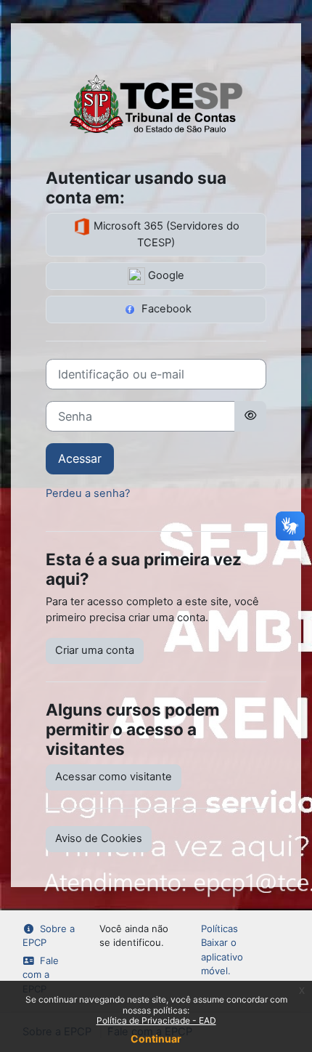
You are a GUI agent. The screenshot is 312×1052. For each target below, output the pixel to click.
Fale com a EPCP (40, 975)
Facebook (165, 308)
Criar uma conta (94, 650)
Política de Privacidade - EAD (156, 1020)
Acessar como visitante (113, 776)
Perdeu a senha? (88, 493)
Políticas (219, 928)
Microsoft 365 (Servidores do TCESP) (165, 234)
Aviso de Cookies (98, 838)
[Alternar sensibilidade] (250, 416)
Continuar (156, 1038)
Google (164, 275)
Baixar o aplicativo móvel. (222, 956)
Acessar (80, 458)
